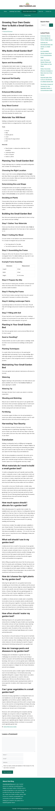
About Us (41, 11)
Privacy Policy (27, 15)
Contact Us (48, 11)
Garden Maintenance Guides (29, 11)
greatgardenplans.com (26, 808)
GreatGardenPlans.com (9, 784)
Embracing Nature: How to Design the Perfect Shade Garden (47, 38)
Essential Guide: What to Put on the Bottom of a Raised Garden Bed (47, 79)
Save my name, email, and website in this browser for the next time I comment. (18, 767)
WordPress (40, 808)
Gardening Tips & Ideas (14, 11)
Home (5, 11)
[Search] (51, 25)
